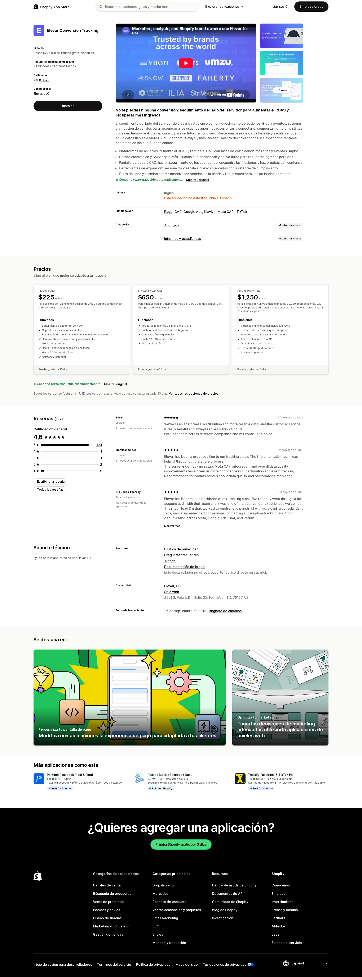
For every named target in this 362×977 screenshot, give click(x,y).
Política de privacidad (181, 549)
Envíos (158, 934)
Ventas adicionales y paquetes (177, 910)
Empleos (278, 893)
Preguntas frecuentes (181, 555)
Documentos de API (227, 893)
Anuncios (171, 225)
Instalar (68, 106)
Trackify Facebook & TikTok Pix (270, 774)
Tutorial (170, 561)
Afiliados (279, 926)
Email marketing (165, 918)
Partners (278, 918)
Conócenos (281, 885)
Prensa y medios (285, 910)
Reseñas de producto (169, 902)
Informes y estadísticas (182, 239)
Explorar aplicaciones (222, 6)
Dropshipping (163, 885)
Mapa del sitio (187, 964)
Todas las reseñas (50, 489)
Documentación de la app (184, 567)
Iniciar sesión (279, 6)
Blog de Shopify (224, 910)
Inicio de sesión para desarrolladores (63, 964)
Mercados (160, 893)
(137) (45, 80)
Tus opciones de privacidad (225, 964)
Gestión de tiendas (108, 934)
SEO (156, 926)
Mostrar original (197, 180)
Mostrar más (172, 525)
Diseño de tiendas (107, 918)
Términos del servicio (114, 964)
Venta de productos (108, 902)
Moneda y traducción (169, 943)
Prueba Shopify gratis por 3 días (181, 844)
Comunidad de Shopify (230, 902)
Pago (168, 212)
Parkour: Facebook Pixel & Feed (70, 774)
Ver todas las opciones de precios (193, 393)
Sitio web (171, 592)
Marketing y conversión (111, 926)
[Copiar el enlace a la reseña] (125, 417)
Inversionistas (282, 902)
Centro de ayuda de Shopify (234, 885)
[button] (80, 782)
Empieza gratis (311, 6)
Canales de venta (107, 885)
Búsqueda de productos (112, 893)
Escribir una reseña (51, 481)
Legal (276, 934)
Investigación (222, 918)
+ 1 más (281, 90)
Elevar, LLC (41, 93)
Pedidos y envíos (106, 910)
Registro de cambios (225, 611)
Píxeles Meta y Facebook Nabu (170, 774)
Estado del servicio (287, 943)
